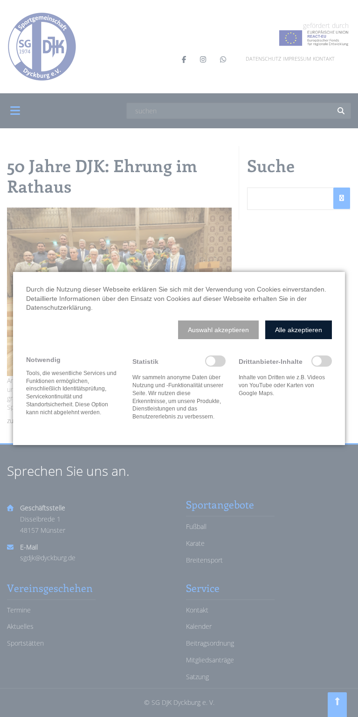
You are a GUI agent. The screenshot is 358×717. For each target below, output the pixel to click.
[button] (218, 329)
